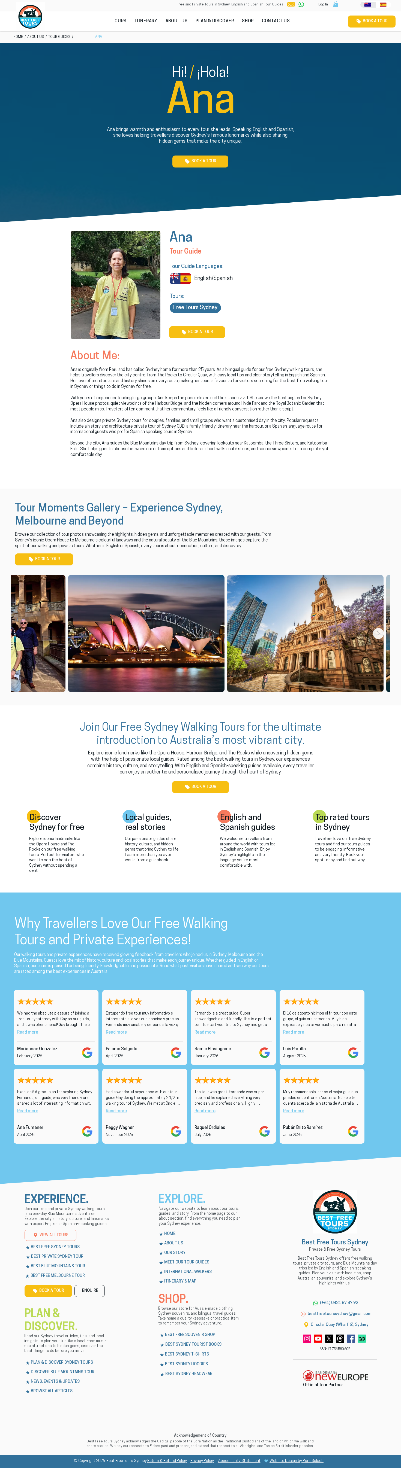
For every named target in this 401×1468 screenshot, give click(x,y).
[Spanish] (383, 5)
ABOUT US (35, 37)
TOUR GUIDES (59, 37)
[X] (329, 1339)
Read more (27, 1032)
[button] (291, 4)
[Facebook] (351, 1339)
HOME (18, 37)
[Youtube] (318, 1339)
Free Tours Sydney (195, 307)
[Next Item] (378, 633)
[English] (368, 5)
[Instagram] (307, 1339)
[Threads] (340, 1339)
